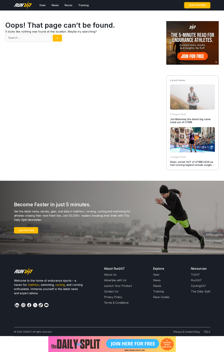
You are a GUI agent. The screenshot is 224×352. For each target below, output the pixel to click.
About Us (110, 274)
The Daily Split (200, 291)
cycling (60, 285)
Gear (42, 5)
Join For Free (26, 230)
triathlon (33, 285)
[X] (35, 305)
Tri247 (195, 274)
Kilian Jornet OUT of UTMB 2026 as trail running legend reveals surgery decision (191, 164)
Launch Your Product (118, 286)
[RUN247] (23, 5)
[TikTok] (41, 305)
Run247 (196, 280)
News (55, 5)
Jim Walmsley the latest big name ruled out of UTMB (190, 121)
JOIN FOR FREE (197, 5)
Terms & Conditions (116, 302)
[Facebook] (29, 305)
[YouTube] (46, 305)
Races (68, 5)
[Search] (57, 38)
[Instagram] (23, 305)
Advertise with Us (115, 280)
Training (83, 5)
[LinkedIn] (17, 305)
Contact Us (111, 291)
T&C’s (207, 331)
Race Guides (161, 297)
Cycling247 (198, 286)
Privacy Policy (113, 297)
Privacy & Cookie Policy (187, 331)
